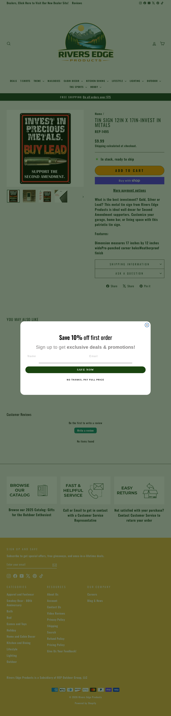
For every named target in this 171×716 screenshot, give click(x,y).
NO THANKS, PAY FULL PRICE (85, 380)
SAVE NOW (85, 369)
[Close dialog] (147, 325)
